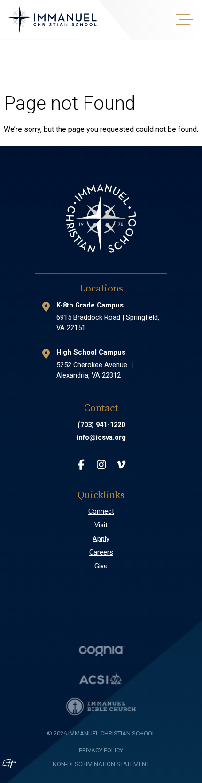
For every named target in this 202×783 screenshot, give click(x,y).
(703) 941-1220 (101, 424)
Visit (101, 525)
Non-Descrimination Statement (101, 763)
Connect (101, 511)
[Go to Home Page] (52, 20)
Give (101, 566)
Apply (101, 538)
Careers (101, 552)
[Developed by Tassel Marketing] (9, 764)
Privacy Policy (101, 750)
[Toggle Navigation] (183, 20)
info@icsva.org (101, 437)
